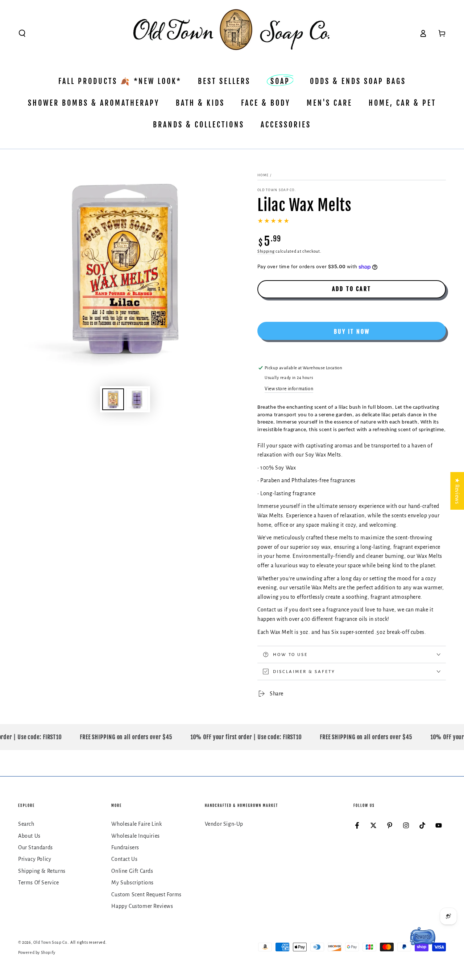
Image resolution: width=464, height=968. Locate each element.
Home (263, 175)
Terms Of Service (38, 882)
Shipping (266, 251)
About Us (29, 836)
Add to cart (351, 288)
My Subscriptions (132, 882)
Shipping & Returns (42, 871)
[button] (22, 33)
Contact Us (124, 859)
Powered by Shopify (36, 952)
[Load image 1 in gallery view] (113, 399)
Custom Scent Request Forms (146, 894)
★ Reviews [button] (457, 491)
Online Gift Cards (132, 871)
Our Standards (35, 847)
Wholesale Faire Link (136, 824)
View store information (289, 388)
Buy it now (352, 331)
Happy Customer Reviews (142, 906)
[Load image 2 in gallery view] (137, 399)
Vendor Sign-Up (224, 824)
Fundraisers (125, 847)
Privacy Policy (34, 859)
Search (26, 824)
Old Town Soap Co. (276, 190)
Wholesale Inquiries (135, 836)
